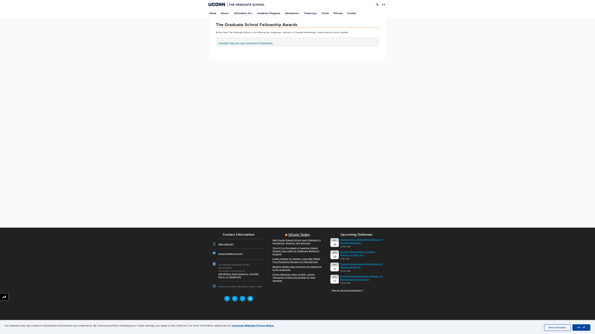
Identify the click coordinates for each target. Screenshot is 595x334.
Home (212, 13)
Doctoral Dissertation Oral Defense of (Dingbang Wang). (361, 265)
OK (579, 327)
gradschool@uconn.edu (230, 254)
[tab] (297, 41)
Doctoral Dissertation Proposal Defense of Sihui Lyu (357, 253)
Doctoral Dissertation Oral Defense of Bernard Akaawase (361, 241)
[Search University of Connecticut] (377, 4)
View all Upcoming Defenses (346, 290)
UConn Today (299, 235)
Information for (242, 13)
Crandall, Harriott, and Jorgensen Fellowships (245, 43)
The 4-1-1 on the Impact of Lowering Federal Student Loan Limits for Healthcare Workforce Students (296, 251)
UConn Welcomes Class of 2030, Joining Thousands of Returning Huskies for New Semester (294, 277)
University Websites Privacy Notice (253, 325)
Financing (310, 13)
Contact (351, 13)
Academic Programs (268, 13)
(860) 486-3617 (226, 244)
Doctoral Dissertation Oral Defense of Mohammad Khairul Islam (361, 278)
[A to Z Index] (383, 4)
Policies (338, 13)
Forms (325, 13)
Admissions (291, 13)
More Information (557, 327)
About (224, 13)
